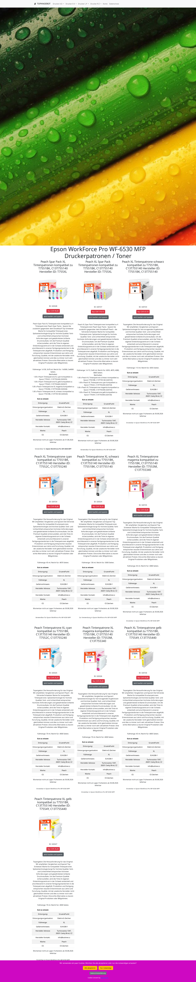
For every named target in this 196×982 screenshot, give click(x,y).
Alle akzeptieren (90, 968)
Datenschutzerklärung (98, 973)
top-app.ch (104, 978)
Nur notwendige (105, 968)
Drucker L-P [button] (83, 4)
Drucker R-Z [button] (95, 4)
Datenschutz (114, 4)
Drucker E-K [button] (70, 4)
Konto (105, 4)
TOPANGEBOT (43, 3)
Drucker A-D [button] (58, 4)
